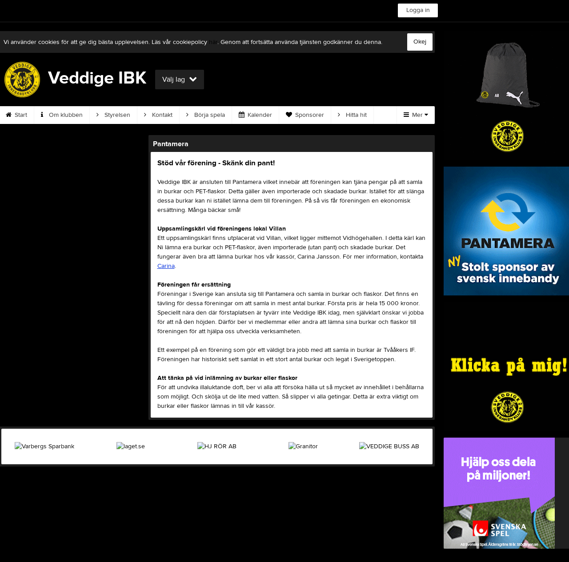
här (213, 42)
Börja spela (208, 115)
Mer (417, 115)
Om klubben (65, 115)
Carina (166, 266)
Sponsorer (308, 115)
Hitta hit (355, 115)
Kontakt (161, 115)
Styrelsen (116, 115)
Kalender (259, 115)
